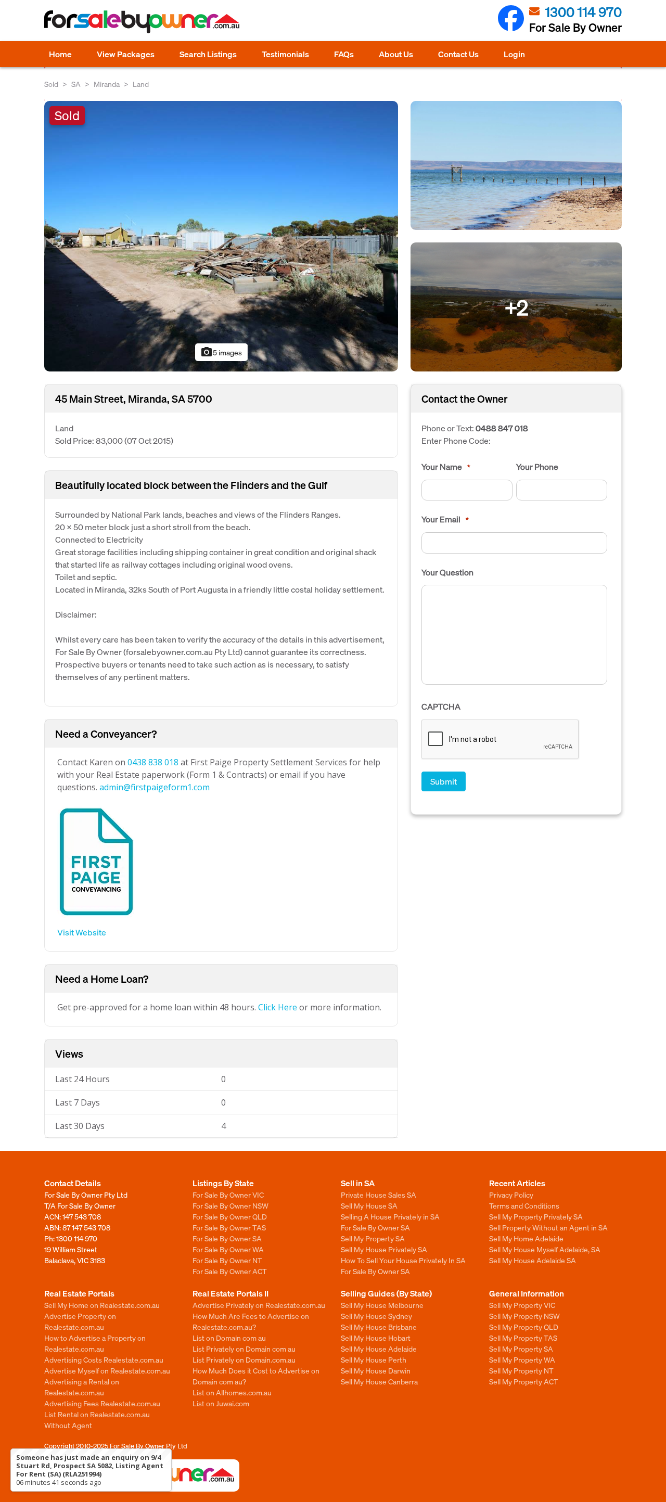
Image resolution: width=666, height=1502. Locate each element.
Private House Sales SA (378, 1194)
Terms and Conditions (524, 1205)
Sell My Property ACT (523, 1381)
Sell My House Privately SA (384, 1249)
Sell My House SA (369, 1205)
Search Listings (208, 53)
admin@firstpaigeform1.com (154, 787)
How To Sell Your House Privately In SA (403, 1260)
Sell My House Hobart (376, 1337)
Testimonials (285, 53)
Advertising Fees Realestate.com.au (102, 1403)
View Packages (126, 53)
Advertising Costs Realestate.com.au (103, 1359)
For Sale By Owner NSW (230, 1205)
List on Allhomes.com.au (232, 1392)
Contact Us (458, 53)
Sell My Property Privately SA (536, 1216)
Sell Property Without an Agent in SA (548, 1227)
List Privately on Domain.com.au (244, 1359)
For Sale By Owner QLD (230, 1216)
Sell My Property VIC (522, 1305)
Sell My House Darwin (376, 1370)
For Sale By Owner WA (228, 1249)
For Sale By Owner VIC (228, 1194)
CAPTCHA (440, 706)
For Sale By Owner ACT (230, 1271)
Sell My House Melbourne (382, 1305)
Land (141, 83)
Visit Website (81, 932)
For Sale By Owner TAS (229, 1227)
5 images (221, 352)
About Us (396, 53)
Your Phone (537, 466)
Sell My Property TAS (523, 1337)
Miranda (107, 83)
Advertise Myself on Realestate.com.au (107, 1370)
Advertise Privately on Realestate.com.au (259, 1305)
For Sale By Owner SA (227, 1238)
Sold (51, 83)
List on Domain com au (229, 1337)
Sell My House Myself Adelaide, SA (544, 1249)
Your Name (445, 466)
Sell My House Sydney (376, 1315)
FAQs (344, 53)
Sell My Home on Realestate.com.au (102, 1305)
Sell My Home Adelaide (526, 1238)
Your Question (447, 572)
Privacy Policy (511, 1194)
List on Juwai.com (221, 1403)
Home (60, 53)
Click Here (277, 1007)
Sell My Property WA (522, 1359)
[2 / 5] (516, 164)
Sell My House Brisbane (379, 1326)
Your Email (445, 519)
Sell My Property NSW (524, 1315)
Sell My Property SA (373, 1238)
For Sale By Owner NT (227, 1260)
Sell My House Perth (373, 1359)
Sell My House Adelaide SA (532, 1260)
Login (514, 53)
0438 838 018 (152, 762)
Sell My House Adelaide (379, 1348)
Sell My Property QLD (523, 1326)
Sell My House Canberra (379, 1381)
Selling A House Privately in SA (390, 1216)
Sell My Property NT (521, 1370)
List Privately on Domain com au (244, 1348)
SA (76, 83)
